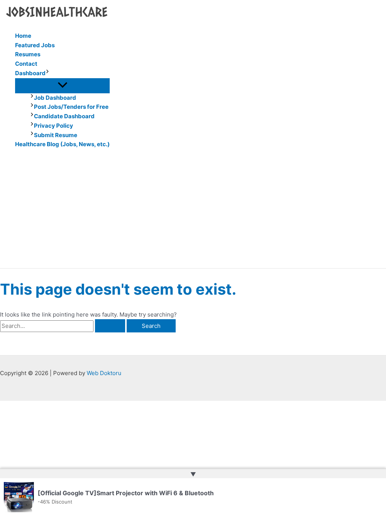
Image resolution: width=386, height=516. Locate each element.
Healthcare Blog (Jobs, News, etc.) (62, 144)
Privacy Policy (53, 125)
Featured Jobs (35, 45)
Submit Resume (55, 135)
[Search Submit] (110, 325)
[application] (47, 73)
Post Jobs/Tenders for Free (71, 106)
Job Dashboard (55, 97)
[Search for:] (63, 325)
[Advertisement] (193, 211)
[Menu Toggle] (62, 85)
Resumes (27, 54)
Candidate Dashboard (64, 116)
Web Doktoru (104, 373)
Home (23, 35)
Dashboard (30, 73)
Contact (26, 63)
